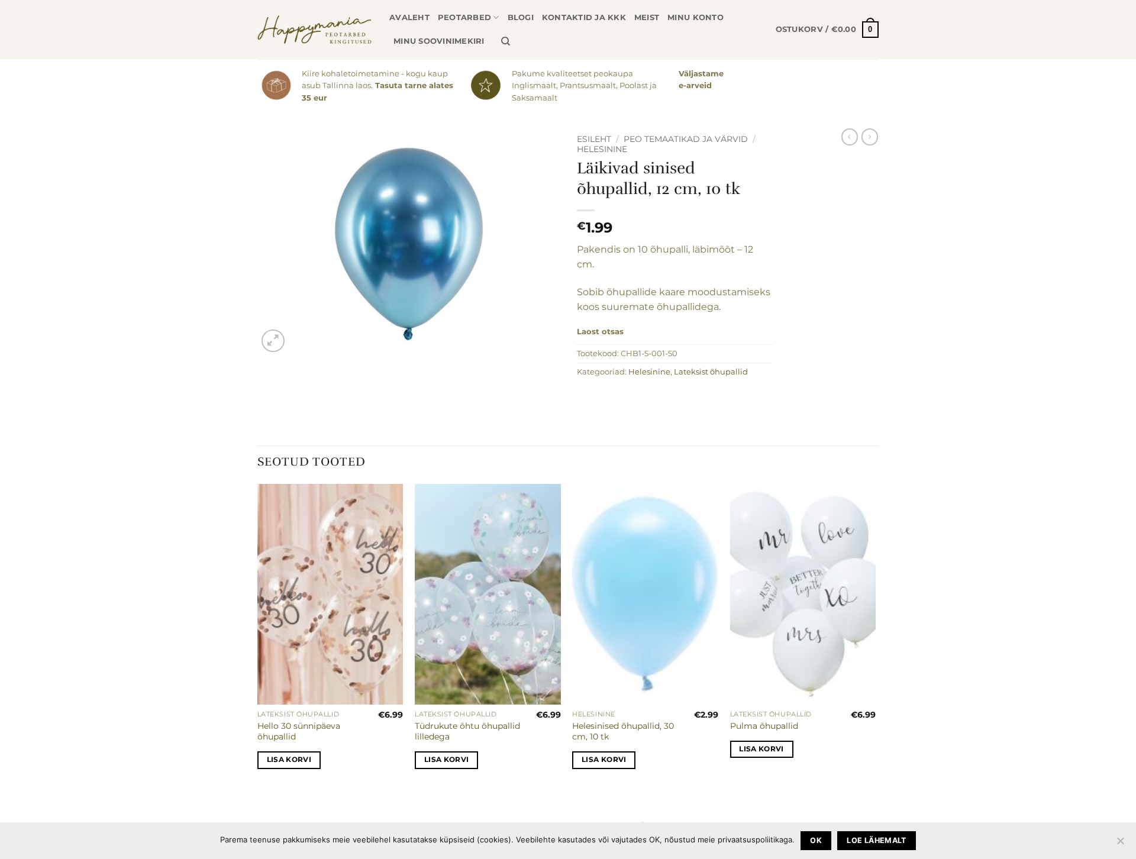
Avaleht (409, 17)
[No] (1120, 844)
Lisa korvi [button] (289, 759)
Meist (646, 17)
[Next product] (849, 136)
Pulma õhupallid (764, 726)
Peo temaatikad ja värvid (686, 139)
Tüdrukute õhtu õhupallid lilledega (467, 731)
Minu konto (695, 17)
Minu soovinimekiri (439, 41)
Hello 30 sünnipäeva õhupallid (298, 731)
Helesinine (602, 149)
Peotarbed (464, 17)
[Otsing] (505, 41)
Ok (816, 840)
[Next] (875, 637)
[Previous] (258, 637)
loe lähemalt (876, 840)
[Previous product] (869, 136)
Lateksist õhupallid (711, 371)
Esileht (594, 139)
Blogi (521, 17)
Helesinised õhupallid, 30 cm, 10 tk (623, 731)
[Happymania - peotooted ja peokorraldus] (314, 29)
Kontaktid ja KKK (584, 17)
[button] (827, 29)
